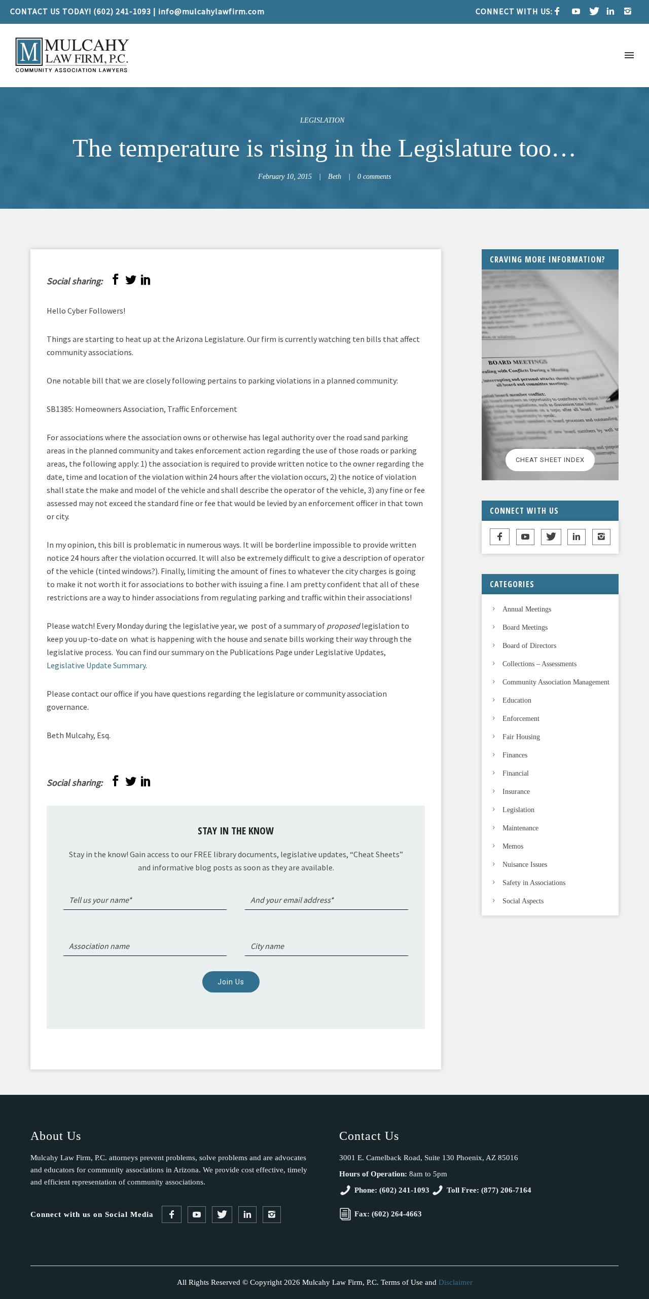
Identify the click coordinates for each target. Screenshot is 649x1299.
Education (516, 700)
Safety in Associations (533, 883)
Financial (515, 773)
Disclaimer (456, 1282)
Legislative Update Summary (96, 665)
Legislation (322, 120)
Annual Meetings (526, 609)
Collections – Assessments (539, 664)
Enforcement (520, 718)
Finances (514, 755)
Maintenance (520, 828)
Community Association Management (555, 682)
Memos (512, 846)
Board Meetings (525, 627)
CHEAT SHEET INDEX (550, 460)
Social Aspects (523, 901)
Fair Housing (521, 737)
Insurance (516, 791)
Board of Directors (529, 646)
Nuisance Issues (524, 864)
